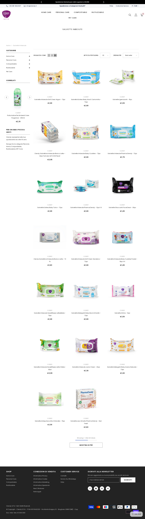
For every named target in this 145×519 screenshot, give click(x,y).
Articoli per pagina (91, 55)
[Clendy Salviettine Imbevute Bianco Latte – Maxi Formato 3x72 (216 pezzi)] (49, 131)
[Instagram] (96, 488)
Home (8, 45)
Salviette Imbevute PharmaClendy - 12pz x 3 (86, 207)
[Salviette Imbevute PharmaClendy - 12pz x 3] (86, 185)
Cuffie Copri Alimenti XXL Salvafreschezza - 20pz (18, 116)
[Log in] (136, 15)
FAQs (111, 6)
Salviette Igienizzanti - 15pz (122, 99)
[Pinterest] (102, 488)
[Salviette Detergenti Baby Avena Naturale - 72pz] (122, 345)
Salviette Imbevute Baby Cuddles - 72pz (86, 153)
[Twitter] (108, 488)
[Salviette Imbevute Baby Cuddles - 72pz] (86, 131)
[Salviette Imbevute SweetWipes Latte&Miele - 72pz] (49, 291)
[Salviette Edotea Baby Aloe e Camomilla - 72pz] (86, 77)
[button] (18, 56)
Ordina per (117, 55)
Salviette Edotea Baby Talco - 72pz (49, 207)
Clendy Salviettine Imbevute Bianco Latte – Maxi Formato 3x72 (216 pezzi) (50, 155)
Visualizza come (39, 55)
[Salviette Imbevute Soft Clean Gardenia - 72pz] (86, 237)
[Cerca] (129, 14)
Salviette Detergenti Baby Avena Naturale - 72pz (122, 368)
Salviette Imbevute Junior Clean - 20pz (86, 367)
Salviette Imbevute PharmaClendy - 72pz (122, 153)
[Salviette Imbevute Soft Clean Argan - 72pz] (49, 77)
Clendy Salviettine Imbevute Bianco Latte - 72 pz (50, 260)
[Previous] (41, 2)
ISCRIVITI (128, 480)
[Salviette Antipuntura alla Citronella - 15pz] (49, 399)
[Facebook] (90, 488)
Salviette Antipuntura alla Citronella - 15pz (50, 421)
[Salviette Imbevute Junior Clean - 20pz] (86, 345)
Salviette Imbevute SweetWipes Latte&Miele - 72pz (50, 314)
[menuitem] (18, 56)
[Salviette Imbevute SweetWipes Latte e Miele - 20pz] (49, 345)
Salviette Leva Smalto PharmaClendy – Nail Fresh (86, 422)
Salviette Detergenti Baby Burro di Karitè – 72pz (86, 314)
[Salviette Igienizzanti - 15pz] (122, 77)
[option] (72, 2)
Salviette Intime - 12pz (122, 313)
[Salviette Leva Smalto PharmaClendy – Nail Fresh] (86, 399)
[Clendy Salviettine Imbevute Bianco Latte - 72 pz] (49, 237)
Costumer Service (122, 6)
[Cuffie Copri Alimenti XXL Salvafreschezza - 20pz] (18, 98)
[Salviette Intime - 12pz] (122, 291)
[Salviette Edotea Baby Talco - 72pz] (49, 185)
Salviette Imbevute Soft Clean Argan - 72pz (49, 99)
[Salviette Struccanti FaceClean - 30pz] (122, 185)
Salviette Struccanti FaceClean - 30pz (122, 207)
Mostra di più (86, 445)
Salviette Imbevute (19, 45)
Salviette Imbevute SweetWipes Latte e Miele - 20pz (50, 368)
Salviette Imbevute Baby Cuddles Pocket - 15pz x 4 (122, 260)
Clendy (18, 113)
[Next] (104, 2)
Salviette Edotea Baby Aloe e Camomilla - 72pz (86, 101)
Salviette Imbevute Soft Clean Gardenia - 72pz (86, 260)
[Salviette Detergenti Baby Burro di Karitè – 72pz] (86, 291)
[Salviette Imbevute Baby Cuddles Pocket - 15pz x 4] (122, 237)
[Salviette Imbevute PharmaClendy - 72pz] (122, 131)
